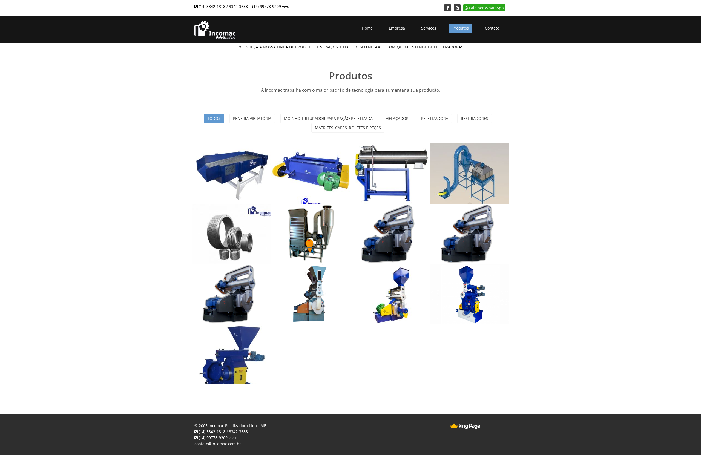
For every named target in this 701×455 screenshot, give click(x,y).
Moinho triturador (307, 157)
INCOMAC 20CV (462, 278)
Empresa (397, 28)
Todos (213, 118)
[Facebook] (447, 7)
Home (367, 28)
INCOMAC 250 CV (464, 217)
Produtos (460, 28)
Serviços (428, 28)
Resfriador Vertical (307, 217)
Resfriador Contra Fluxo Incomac (465, 161)
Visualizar (231, 169)
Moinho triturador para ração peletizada (328, 118)
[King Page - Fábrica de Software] (465, 425)
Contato (492, 28)
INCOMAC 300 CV (385, 217)
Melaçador (397, 118)
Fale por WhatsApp (486, 7)
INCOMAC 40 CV (383, 278)
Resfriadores (474, 118)
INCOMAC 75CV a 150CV (226, 281)
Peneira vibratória (252, 118)
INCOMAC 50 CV (304, 278)
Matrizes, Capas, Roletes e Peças (348, 127)
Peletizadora (434, 118)
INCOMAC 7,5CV (224, 338)
